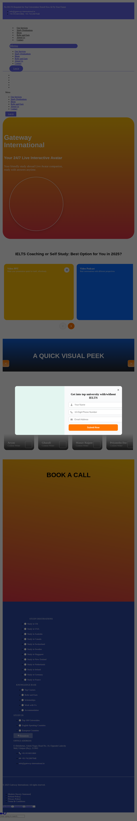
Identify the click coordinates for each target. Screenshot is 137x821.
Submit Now (93, 427)
